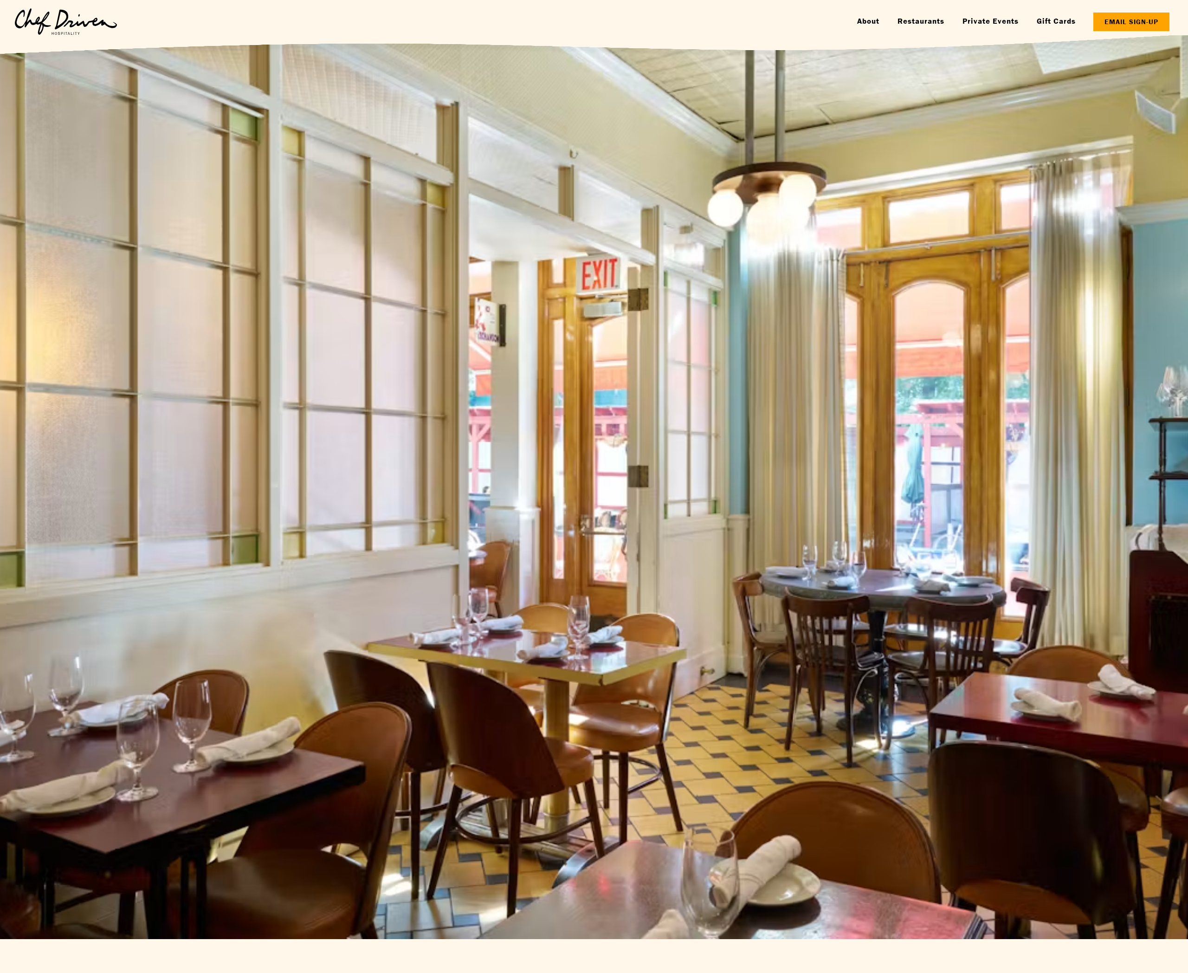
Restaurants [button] (920, 21)
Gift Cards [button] (1056, 21)
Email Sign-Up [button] (1131, 21)
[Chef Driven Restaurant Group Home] (66, 21)
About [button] (868, 21)
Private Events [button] (990, 21)
